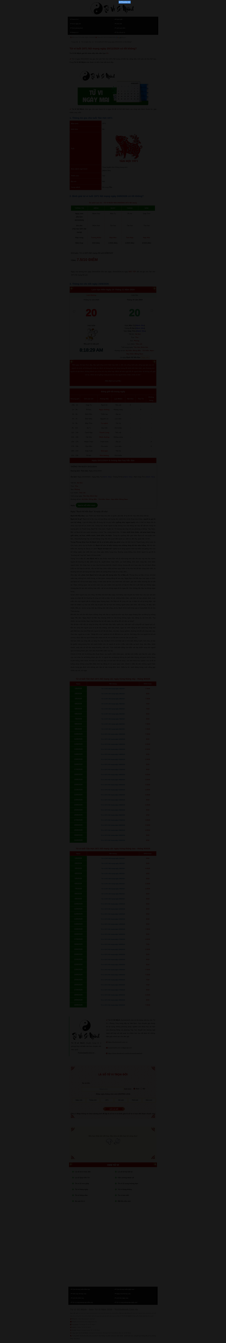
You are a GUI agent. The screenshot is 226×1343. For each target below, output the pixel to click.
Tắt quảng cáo (125, 2)
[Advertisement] (113, 39)
